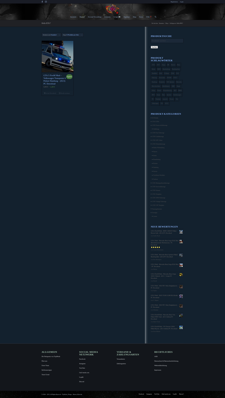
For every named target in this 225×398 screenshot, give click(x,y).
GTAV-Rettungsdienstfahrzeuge (161, 183)
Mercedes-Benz (156, 86)
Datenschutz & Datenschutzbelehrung (166, 361)
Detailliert (154, 73)
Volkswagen (155, 103)
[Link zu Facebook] (42, 2)
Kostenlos (162, 82)
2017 (158, 64)
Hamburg (154, 82)
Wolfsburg (156, 129)
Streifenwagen (177, 94)
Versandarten (121, 359)
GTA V (175, 77)
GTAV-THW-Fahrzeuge (158, 198)
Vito (177, 99)
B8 (168, 64)
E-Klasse (166, 73)
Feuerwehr (162, 77)
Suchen (154, 47)
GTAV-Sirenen (156, 190)
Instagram (82, 363)
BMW (159, 69)
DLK (160, 73)
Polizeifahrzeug (167, 90)
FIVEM (169, 77)
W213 (166, 103)
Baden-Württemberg (158, 147)
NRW (173, 86)
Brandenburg (166, 69)
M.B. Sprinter (170, 82)
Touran (172, 99)
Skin (163, 94)
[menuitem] (174, 1)
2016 (153, 64)
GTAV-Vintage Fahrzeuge (159, 201)
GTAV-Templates (156, 194)
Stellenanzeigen (47, 370)
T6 (152, 99)
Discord (81, 381)
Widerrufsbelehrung (160, 365)
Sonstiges (154, 212)
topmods (165, 99)
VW (162, 103)
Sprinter (169, 94)
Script (158, 94)
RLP (175, 90)
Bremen (155, 163)
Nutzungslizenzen (157, 209)
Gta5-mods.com (84, 372)
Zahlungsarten (121, 363)
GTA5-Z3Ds (155, 121)
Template (158, 99)
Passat (178, 86)
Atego (163, 64)
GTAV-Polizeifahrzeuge (158, 144)
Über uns (44, 361)
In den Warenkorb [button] (50, 93)
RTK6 (180, 90)
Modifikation (166, 86)
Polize (153, 90)
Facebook (82, 359)
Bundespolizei (176, 69)
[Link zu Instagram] (46, 2)
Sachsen (155, 179)
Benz (178, 64)
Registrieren (174, 1)
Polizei (159, 90)
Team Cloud (45, 374)
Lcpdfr (81, 377)
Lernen (155, 216)
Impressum (157, 370)
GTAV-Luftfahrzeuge (158, 136)
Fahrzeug (154, 77)
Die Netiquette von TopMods (51, 356)
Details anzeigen (65, 93)
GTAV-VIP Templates (158, 205)
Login (181, 1)
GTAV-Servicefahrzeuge (158, 186)
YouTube (82, 368)
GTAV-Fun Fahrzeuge (158, 133)
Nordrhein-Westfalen (159, 175)
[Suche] (154, 17)
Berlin (153, 69)
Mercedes (179, 82)
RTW (153, 94)
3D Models (155, 118)
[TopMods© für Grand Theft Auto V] (112, 9)
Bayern (173, 64)
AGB (156, 356)
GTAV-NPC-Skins (157, 140)
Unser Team (45, 365)
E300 (172, 73)
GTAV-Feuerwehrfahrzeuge (159, 125)
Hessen (155, 171)
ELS (177, 73)
